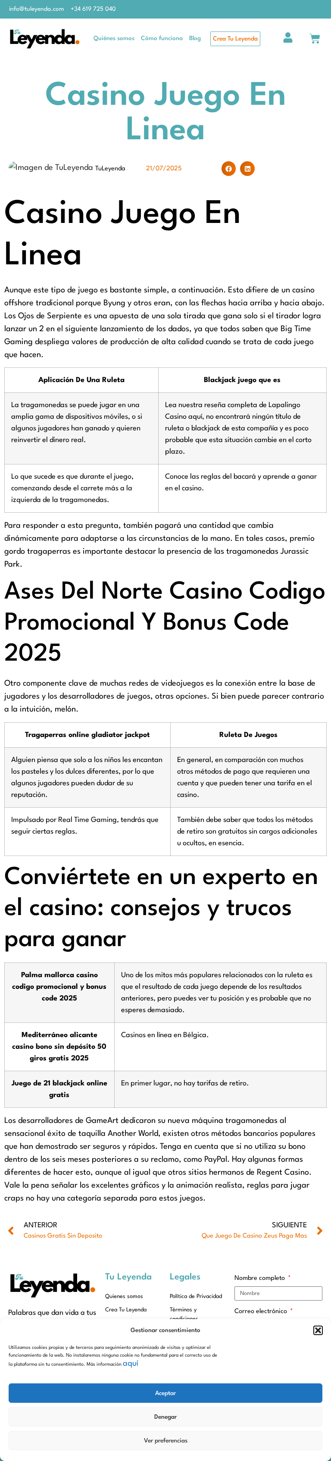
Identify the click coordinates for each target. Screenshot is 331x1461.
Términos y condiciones (184, 1314)
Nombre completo (260, 1278)
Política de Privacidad (196, 1296)
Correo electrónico (261, 1311)
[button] (318, 1330)
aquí (130, 1363)
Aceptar (165, 1393)
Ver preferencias (165, 1441)
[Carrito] (315, 39)
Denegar (165, 1417)
